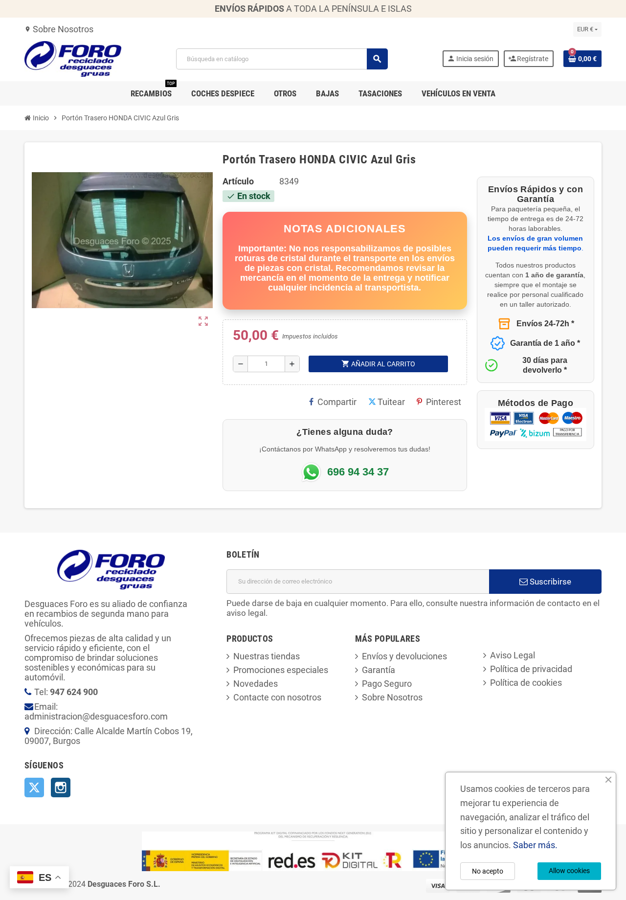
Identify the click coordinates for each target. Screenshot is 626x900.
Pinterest (443, 402)
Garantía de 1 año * (545, 343)
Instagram (60, 787)
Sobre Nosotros (58, 29)
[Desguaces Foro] (72, 58)
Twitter (34, 787)
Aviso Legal (512, 655)
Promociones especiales (280, 670)
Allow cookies (569, 871)
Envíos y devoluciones (404, 656)
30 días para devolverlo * (544, 365)
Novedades (255, 683)
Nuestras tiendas (266, 656)
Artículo (238, 181)
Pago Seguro (387, 683)
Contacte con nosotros (277, 697)
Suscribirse (549, 581)
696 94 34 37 (358, 472)
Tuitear (391, 402)
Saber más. (535, 845)
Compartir (337, 402)
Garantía (378, 670)
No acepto (487, 871)
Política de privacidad (531, 669)
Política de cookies (526, 682)
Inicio (40, 118)
